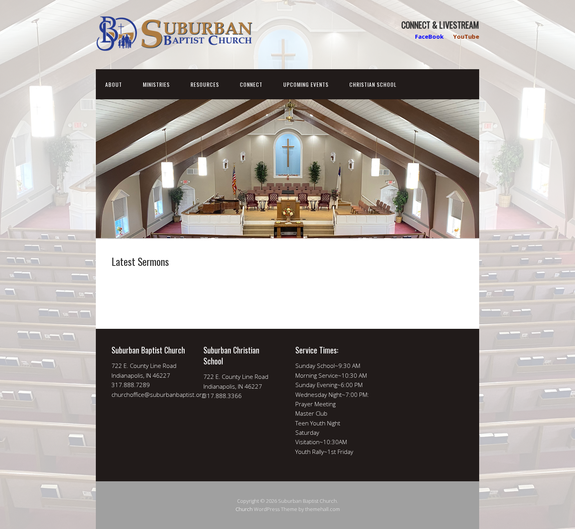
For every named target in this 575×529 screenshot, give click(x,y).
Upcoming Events (306, 84)
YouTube (466, 36)
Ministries (156, 84)
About (113, 84)
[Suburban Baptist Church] (174, 45)
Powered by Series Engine (435, 290)
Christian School (373, 84)
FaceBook (429, 36)
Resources (204, 84)
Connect (251, 84)
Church (244, 509)
